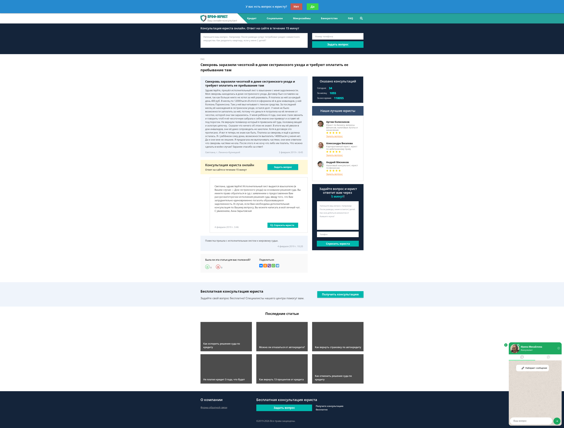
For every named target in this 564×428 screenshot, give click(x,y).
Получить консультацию (340, 294)
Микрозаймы (302, 18)
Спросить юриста (284, 225)
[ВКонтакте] (261, 265)
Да (312, 7)
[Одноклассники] (265, 265)
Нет (296, 7)
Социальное (275, 18)
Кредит (251, 18)
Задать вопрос (338, 44)
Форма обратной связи (213, 407)
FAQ (350, 18)
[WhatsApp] (273, 265)
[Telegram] (277, 265)
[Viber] (269, 265)
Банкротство (329, 18)
